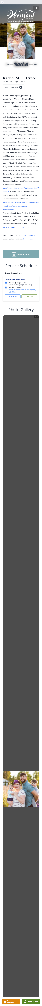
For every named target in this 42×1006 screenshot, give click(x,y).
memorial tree (29, 235)
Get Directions (12, 296)
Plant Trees (29, 296)
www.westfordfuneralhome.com (16, 227)
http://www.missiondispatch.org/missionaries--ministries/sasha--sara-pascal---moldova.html (21, 206)
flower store (28, 238)
